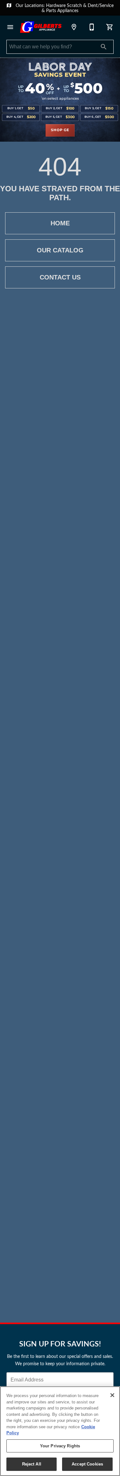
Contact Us (60, 277)
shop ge (60, 130)
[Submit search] (104, 47)
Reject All (31, 1464)
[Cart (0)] (109, 27)
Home (60, 223)
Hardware (56, 5)
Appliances (67, 10)
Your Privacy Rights (60, 1446)
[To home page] (40, 26)
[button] (10, 27)
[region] (60, 1431)
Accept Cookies (87, 1464)
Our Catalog (60, 250)
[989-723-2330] (92, 27)
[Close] (112, 1395)
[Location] (74, 27)
